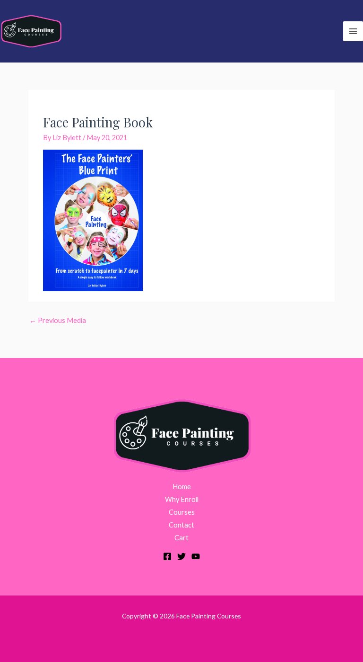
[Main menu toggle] (353, 31)
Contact (181, 525)
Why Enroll (182, 499)
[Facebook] (167, 556)
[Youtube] (195, 556)
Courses (182, 512)
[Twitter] (181, 556)
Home (182, 487)
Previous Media (57, 320)
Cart (181, 538)
